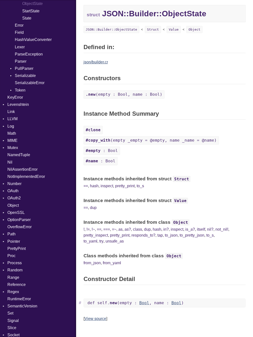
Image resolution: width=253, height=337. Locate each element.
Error (19, 25)
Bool (144, 302)
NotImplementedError (26, 176)
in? (166, 229)
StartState (31, 11)
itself (201, 229)
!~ (93, 229)
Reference (16, 284)
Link (11, 112)
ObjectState (32, 3)
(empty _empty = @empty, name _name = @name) (151, 140)
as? (128, 229)
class (137, 229)
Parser (20, 61)
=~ (114, 229)
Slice (11, 328)
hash (94, 186)
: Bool (102, 150)
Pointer (13, 241)
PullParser (24, 68)
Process (14, 263)
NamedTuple (18, 155)
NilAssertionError (22, 169)
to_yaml (90, 241)
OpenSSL (16, 212)
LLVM (12, 119)
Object (13, 205)
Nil (9, 162)
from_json (92, 263)
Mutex (12, 148)
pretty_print (125, 186)
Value (174, 29)
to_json (171, 235)
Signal (13, 320)
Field (19, 32)
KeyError (15, 97)
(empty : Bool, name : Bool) (124, 94)
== (86, 186)
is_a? (190, 229)
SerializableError (29, 83)
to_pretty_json (192, 235)
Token (20, 90)
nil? (210, 229)
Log (10, 126)
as (120, 229)
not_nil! (221, 229)
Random (14, 270)
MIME (12, 140)
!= (88, 229)
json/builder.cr (96, 62)
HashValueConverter (33, 39)
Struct (153, 29)
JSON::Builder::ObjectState (111, 29)
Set (10, 313)
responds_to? (143, 235)
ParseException (29, 54)
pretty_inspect (96, 235)
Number (14, 184)
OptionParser (19, 220)
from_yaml (112, 263)
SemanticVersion (22, 306)
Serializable (25, 76)
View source (95, 319)
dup (93, 208)
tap (160, 235)
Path (11, 234)
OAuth (13, 191)
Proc (11, 256)
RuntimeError (19, 299)
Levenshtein (18, 104)
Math (11, 133)
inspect (107, 186)
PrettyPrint (16, 248)
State (26, 18)
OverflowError (19, 227)
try (101, 241)
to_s (140, 186)
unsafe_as (114, 241)
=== (106, 229)
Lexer (20, 47)
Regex (13, 292)
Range (13, 277)
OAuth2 (14, 198)
